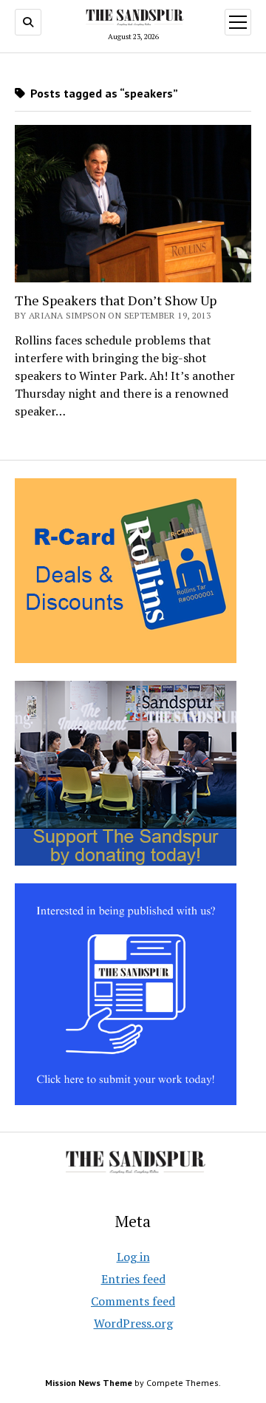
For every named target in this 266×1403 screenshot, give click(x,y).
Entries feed (133, 1279)
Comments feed (133, 1301)
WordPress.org (133, 1323)
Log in (133, 1257)
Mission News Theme (88, 1382)
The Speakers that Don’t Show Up (115, 300)
